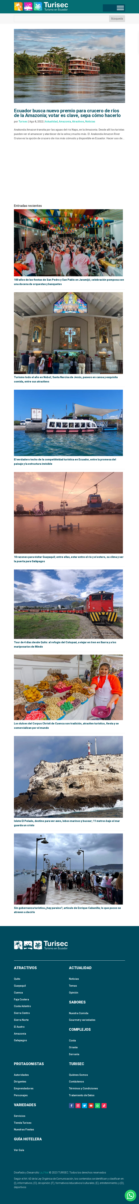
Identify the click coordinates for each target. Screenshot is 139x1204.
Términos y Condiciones (83, 1088)
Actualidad (51, 121)
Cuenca (18, 992)
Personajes (21, 1095)
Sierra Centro (22, 1013)
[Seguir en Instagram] (78, 1105)
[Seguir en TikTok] (104, 1105)
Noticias (90, 121)
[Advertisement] (69, 173)
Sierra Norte (21, 1019)
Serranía (74, 1054)
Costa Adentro (22, 1006)
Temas (73, 985)
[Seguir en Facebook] (71, 1105)
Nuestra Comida (78, 1013)
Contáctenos (76, 1081)
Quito (17, 978)
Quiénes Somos (78, 1074)
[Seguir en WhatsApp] (97, 1105)
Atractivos (78, 121)
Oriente (73, 1047)
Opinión (73, 992)
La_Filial (44, 1172)
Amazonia (65, 121)
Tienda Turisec (22, 1122)
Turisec (23, 121)
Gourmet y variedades (82, 1019)
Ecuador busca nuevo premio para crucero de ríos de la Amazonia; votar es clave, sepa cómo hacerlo (67, 113)
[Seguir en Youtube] (91, 1105)
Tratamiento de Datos (81, 1095)
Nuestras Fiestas (24, 1129)
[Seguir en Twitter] (84, 1105)
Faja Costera (21, 999)
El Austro (19, 1026)
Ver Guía (19, 1150)
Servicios (19, 1115)
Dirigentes (20, 1081)
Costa (72, 1040)
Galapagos (20, 1040)
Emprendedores (23, 1088)
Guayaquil (20, 985)
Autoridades (21, 1074)
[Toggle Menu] (120, 8)
